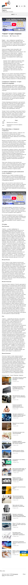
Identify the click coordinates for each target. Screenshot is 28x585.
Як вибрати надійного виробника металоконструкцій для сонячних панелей (19, 442)
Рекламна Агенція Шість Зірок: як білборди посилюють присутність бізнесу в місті (19, 387)
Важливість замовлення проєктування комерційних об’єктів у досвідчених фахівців (19, 515)
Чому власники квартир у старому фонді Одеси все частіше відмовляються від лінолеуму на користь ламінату (19, 497)
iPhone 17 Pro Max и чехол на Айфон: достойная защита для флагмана (19, 524)
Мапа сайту (2, 570)
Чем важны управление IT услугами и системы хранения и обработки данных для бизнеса (19, 415)
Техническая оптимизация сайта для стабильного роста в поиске (19, 542)
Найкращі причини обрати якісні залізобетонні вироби (18, 451)
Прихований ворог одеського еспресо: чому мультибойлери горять (19, 396)
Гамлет (11, 375)
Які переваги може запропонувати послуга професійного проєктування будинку (19, 534)
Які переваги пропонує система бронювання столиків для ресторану (19, 378)
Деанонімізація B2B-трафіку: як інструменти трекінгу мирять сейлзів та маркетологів (19, 469)
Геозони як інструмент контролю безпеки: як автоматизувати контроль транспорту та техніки (18, 406)
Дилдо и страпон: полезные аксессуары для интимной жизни (18, 551)
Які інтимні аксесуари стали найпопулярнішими (18, 433)
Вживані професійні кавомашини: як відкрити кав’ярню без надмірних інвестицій (18, 479)
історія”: (8, 375)
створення (21, 375)
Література (5, 35)
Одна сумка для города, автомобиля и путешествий (18, 506)
